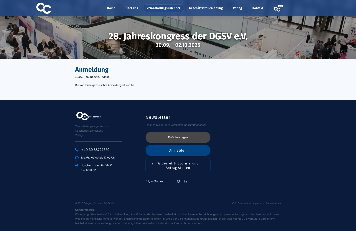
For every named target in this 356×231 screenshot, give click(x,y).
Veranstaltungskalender (163, 8)
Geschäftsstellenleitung (206, 8)
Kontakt (257, 8)
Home (111, 8)
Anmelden (178, 150)
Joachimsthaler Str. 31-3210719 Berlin (96, 167)
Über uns (132, 8)
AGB (233, 203)
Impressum (258, 203)
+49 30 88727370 (95, 150)
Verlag (237, 8)
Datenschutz (244, 203)
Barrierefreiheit (273, 203)
